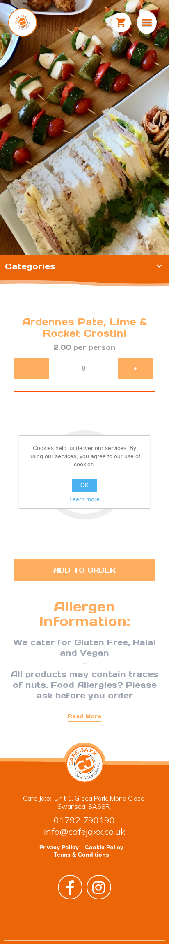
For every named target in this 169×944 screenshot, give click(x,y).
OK (84, 485)
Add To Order (84, 570)
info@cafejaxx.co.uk (84, 831)
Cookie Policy (104, 847)
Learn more (84, 499)
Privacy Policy (59, 847)
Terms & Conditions (81, 854)
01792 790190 (84, 820)
